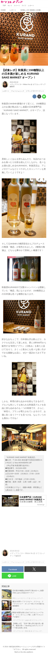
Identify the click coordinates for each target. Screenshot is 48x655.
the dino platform (27, 652)
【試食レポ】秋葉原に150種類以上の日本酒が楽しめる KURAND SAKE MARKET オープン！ (23, 74)
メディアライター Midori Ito (20, 84)
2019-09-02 (14, 82)
